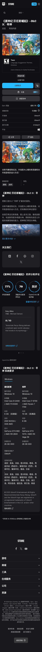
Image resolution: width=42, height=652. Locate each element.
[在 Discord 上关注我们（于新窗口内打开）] (9, 256)
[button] (21, 238)
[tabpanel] (21, 413)
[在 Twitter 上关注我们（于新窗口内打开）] (21, 262)
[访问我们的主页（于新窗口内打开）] (24, 256)
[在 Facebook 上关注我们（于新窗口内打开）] (17, 256)
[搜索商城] (4, 12)
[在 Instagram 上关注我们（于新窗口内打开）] (32, 256)
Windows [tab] (8, 379)
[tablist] (21, 379)
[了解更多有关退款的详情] (39, 110)
